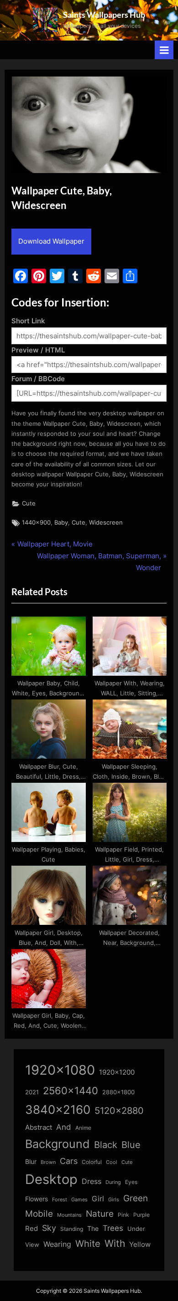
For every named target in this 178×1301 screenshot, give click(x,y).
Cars (69, 1161)
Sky (49, 1228)
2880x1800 (118, 1092)
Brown (48, 1162)
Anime (83, 1127)
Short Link (28, 320)
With (115, 1243)
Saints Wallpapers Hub (104, 15)
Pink (123, 1214)
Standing (71, 1228)
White (87, 1243)
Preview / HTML (38, 350)
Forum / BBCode (38, 378)
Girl (98, 1198)
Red (31, 1228)
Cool (111, 1162)
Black (105, 1144)
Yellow (140, 1244)
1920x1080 (60, 1070)
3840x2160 (57, 1109)
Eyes (131, 1182)
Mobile (39, 1213)
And (63, 1127)
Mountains (69, 1215)
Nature (100, 1214)
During (113, 1182)
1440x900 (36, 522)
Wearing (57, 1244)
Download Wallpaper (51, 241)
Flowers (36, 1199)
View (32, 1244)
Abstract (38, 1127)
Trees (113, 1228)
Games (79, 1200)
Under (136, 1228)
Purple (141, 1215)
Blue (131, 1144)
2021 (32, 1092)
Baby (61, 522)
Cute (29, 503)
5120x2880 (119, 1110)
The (93, 1228)
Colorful (92, 1161)
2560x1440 (70, 1090)
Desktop (51, 1179)
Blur (31, 1161)
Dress (91, 1181)
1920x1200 (117, 1072)
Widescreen (106, 522)
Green (135, 1198)
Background (57, 1144)
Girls (113, 1199)
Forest (59, 1199)
